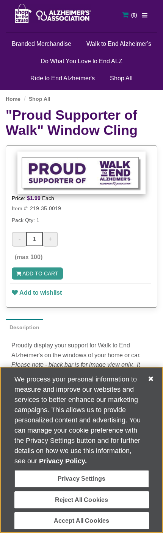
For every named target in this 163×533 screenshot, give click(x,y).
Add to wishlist (40, 292)
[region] (81, 450)
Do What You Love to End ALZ (81, 61)
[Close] (151, 378)
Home (13, 99)
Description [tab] (24, 327)
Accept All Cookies (82, 520)
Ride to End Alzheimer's (62, 78)
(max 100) (27, 257)
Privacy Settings (82, 478)
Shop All (121, 78)
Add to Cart (39, 273)
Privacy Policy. (63, 461)
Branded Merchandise (41, 44)
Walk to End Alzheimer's (118, 44)
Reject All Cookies (81, 500)
